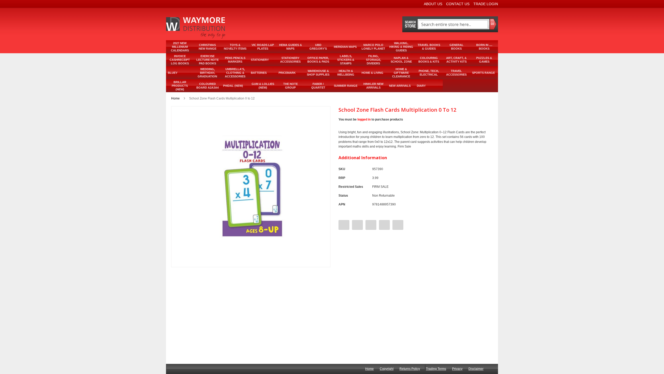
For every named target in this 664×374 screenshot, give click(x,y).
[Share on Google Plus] (384, 225)
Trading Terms (436, 369)
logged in (364, 119)
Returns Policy (409, 369)
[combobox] (453, 24)
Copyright (386, 369)
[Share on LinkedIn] (397, 225)
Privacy (457, 369)
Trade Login (485, 4)
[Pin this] (370, 225)
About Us (433, 4)
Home (175, 98)
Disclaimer (475, 369)
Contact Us (457, 4)
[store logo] (196, 27)
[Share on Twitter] (357, 225)
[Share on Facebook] (343, 225)
